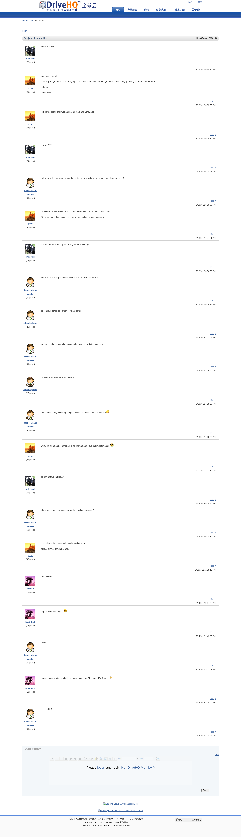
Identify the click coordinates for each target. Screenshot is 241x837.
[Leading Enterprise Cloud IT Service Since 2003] (120, 810)
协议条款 (102, 819)
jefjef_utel (30, 58)
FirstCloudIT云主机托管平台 (115, 822)
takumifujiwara (30, 323)
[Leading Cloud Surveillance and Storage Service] (120, 804)
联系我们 (139, 819)
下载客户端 (179, 9)
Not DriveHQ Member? (138, 767)
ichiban (30, 589)
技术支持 (130, 819)
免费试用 (161, 9)
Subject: (29, 38)
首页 (118, 9)
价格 (146, 9)
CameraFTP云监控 (93, 822)
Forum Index (27, 21)
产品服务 (132, 9)
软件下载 (120, 819)
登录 (200, 2)
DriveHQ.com (109, 825)
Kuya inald (30, 622)
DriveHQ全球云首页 (78, 819)
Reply (24, 31)
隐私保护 (111, 819)
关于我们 (197, 9)
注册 (190, 2)
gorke (30, 88)
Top (217, 754)
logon (101, 767)
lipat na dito (40, 21)
